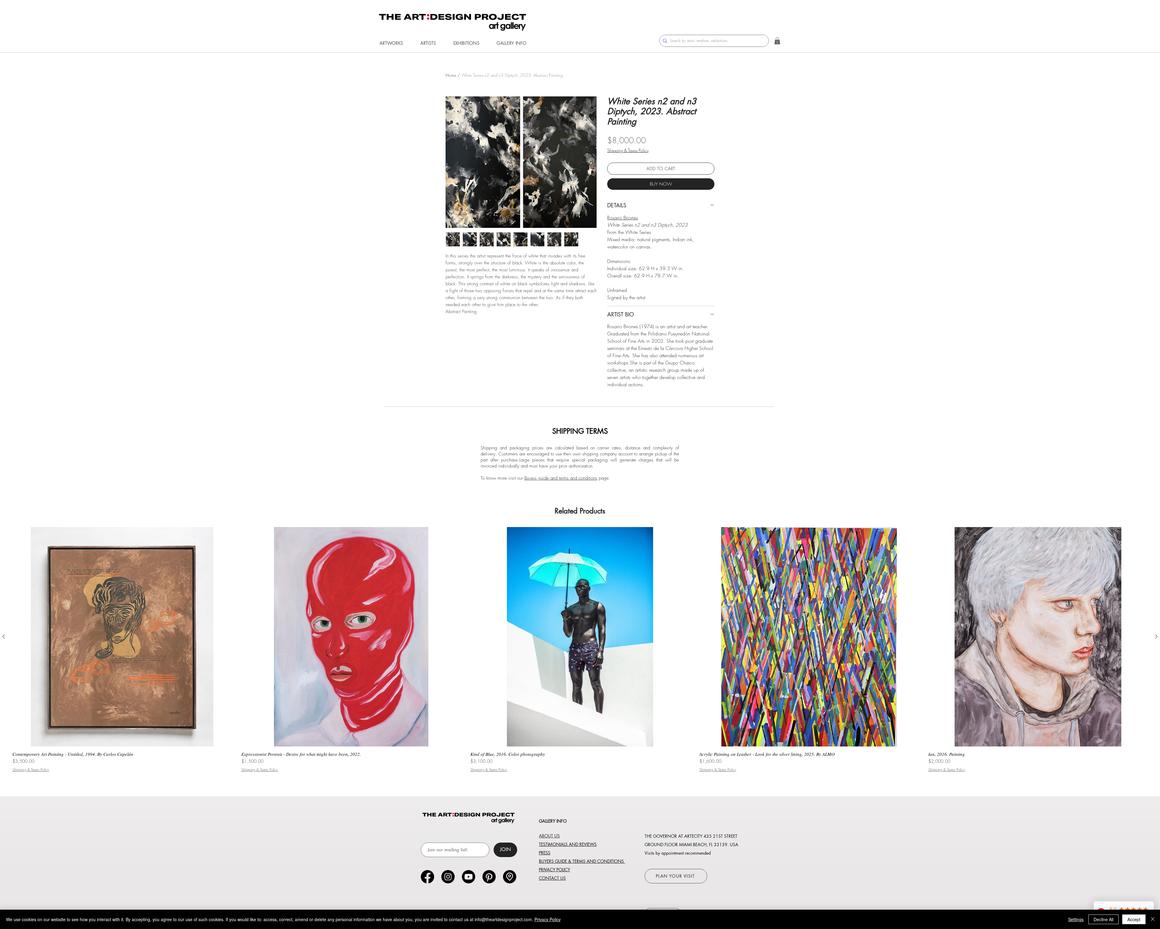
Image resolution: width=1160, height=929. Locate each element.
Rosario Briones (622, 217)
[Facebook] (427, 876)
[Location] (509, 876)
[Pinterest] (489, 876)
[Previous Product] (3, 636)
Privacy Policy (547, 919)
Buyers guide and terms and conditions (560, 478)
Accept (1133, 919)
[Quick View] (122, 636)
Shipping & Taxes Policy (628, 150)
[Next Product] (1156, 636)
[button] (391, 43)
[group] (580, 649)
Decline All (1103, 919)
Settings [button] (1076, 919)
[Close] (1152, 919)
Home (451, 75)
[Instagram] (448, 876)
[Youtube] (468, 876)
